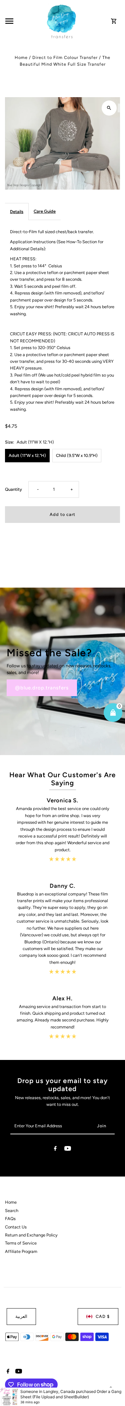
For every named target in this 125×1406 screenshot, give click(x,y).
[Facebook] (55, 1149)
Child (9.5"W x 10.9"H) (77, 455)
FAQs (10, 1218)
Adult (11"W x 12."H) (27, 455)
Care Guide (45, 211)
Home (21, 57)
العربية (21, 1316)
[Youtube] (67, 1149)
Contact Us (16, 1226)
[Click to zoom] (109, 108)
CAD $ (103, 1316)
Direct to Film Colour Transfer (65, 57)
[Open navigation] (24, 21)
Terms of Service (21, 1243)
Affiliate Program (21, 1251)
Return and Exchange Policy (31, 1234)
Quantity (13, 489)
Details (16, 211)
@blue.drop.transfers (42, 688)
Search (11, 1210)
